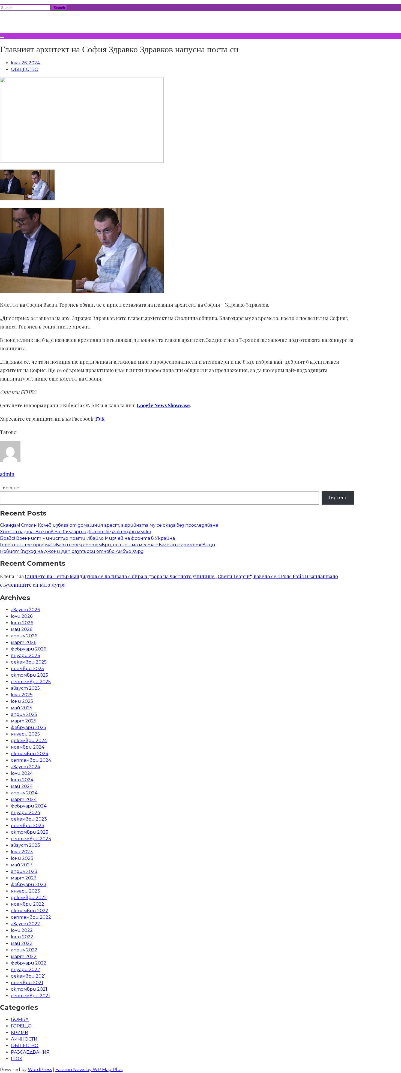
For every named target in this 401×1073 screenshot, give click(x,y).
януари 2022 (25, 969)
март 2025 (23, 721)
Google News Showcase (163, 405)
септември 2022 (31, 917)
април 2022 (24, 950)
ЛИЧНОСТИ (24, 1039)
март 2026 (23, 642)
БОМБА (20, 1019)
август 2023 (25, 845)
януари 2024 (25, 812)
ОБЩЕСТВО (24, 69)
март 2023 (24, 878)
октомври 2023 (29, 832)
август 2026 (25, 609)
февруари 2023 (28, 884)
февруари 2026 (28, 649)
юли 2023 (22, 851)
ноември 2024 (27, 747)
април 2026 (24, 635)
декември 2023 (29, 819)
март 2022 (24, 956)
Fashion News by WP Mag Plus (88, 1069)
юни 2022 (22, 936)
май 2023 (21, 864)
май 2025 (21, 707)
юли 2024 (22, 773)
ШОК (16, 1058)
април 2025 (24, 714)
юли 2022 (22, 930)
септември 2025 (31, 681)
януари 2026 (25, 655)
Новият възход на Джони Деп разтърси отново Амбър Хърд (72, 551)
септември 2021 (30, 995)
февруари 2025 (28, 727)
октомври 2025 (29, 675)
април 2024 (24, 792)
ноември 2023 (27, 825)
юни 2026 (22, 622)
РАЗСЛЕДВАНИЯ (30, 1052)
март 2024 (24, 799)
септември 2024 (31, 760)
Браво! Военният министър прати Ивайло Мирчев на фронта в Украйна (87, 538)
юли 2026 (21, 616)
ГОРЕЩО (21, 1026)
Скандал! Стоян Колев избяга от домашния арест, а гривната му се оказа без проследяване (109, 525)
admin (7, 474)
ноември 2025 (27, 668)
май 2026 (21, 629)
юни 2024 (22, 779)
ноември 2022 (27, 904)
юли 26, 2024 (25, 62)
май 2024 (21, 786)
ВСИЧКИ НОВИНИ (40, 21)
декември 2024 (29, 740)
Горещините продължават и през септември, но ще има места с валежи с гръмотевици (107, 544)
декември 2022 (29, 897)
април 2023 (24, 871)
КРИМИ (19, 1032)
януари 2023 (25, 891)
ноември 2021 (27, 982)
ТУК (99, 418)
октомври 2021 (29, 989)
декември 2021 (28, 976)
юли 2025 (21, 694)
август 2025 (25, 688)
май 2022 (21, 943)
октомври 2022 (29, 910)
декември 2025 (29, 662)
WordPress (40, 1069)
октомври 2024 (29, 753)
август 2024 (25, 766)
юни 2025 (22, 701)
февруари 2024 (28, 806)
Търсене (9, 487)
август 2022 (25, 923)
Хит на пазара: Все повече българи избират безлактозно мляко (75, 531)
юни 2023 (22, 858)
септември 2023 (31, 838)
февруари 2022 (28, 963)
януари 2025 (25, 734)
